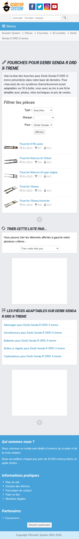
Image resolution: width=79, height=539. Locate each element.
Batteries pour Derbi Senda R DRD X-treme (30, 340)
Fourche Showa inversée (35, 200)
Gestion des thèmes (18, 486)
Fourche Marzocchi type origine (39, 172)
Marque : (28, 117)
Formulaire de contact (19, 490)
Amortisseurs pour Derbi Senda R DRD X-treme (33, 332)
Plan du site (12, 482)
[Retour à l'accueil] (14, 7)
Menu (11, 26)
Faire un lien (13, 494)
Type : (28, 110)
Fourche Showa (29, 186)
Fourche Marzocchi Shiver (35, 158)
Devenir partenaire (39, 525)
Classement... (13, 518)
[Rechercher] (65, 18)
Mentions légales (16, 498)
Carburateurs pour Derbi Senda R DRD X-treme (32, 356)
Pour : (29, 124)
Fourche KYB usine (31, 143)
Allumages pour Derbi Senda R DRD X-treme (31, 324)
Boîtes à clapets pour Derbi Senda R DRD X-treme (34, 348)
